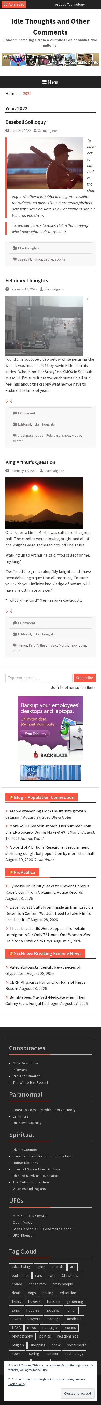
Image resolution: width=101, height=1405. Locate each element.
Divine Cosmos (25, 1149)
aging (41, 1266)
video (76, 435)
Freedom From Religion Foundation (42, 1156)
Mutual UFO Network (29, 1216)
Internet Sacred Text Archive (36, 1169)
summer (52, 1353)
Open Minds (22, 1222)
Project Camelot (26, 1076)
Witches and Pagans (29, 1188)
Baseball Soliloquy (25, 122)
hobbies (32, 1310)
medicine (74, 1318)
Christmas (70, 1275)
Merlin (63, 645)
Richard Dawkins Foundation (36, 1175)
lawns (16, 1318)
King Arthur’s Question (30, 462)
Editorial (24, 424)
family (16, 1301)
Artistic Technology (70, 4)
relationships (67, 1336)
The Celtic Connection (31, 1182)
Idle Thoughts (28, 248)
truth (17, 650)
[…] (8, 400)
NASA (16, 1327)
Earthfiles (21, 1116)
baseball (24, 259)
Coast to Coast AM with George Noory (44, 1109)
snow (66, 435)
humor (37, 259)
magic (52, 645)
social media (76, 1344)
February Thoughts (26, 280)
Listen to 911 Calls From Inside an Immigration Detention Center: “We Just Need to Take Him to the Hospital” (49, 913)
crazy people (63, 1283)
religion (18, 1344)
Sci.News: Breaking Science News (47, 953)
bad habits (20, 1275)
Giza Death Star (26, 1063)
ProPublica (24, 872)
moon (74, 645)
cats (51, 1275)
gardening (75, 1301)
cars (38, 1275)
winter (18, 440)
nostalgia (49, 1327)
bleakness (26, 435)
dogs (32, 1292)
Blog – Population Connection (44, 797)
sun (83, 645)
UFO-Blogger (23, 1235)
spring (34, 1353)
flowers (34, 1301)
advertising (21, 1266)
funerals (53, 1301)
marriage (54, 1318)
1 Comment (26, 413)
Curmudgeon (48, 130)
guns (16, 1310)
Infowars (20, 1069)
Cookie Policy (16, 1384)
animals (58, 1266)
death (40, 435)
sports (60, 259)
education (68, 1292)
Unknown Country (27, 1122)
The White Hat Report (30, 1082)
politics (45, 1336)
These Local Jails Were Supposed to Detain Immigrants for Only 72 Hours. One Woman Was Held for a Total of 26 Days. (47, 934)
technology (74, 1353)
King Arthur (37, 645)
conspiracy (37, 1283)
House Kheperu (25, 1162)
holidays (52, 1310)
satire (48, 259)
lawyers (34, 1318)
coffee (17, 1283)
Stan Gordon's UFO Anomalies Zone (42, 1228)
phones (70, 1327)
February (53, 435)
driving (47, 1292)
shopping (37, 1344)
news (31, 1327)
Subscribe (84, 677)
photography (22, 1336)
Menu (53, 82)
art (72, 1266)
